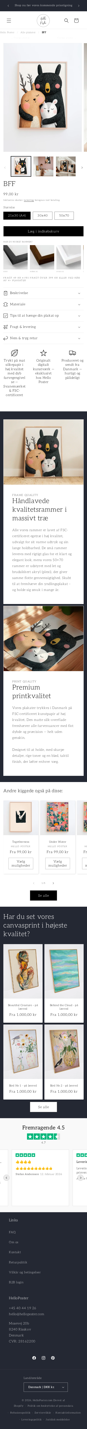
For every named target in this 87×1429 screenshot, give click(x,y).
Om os (14, 1242)
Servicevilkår (43, 1412)
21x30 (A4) (17, 215)
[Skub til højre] (82, 167)
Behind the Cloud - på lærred (64, 1007)
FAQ (12, 1232)
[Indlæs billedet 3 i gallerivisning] (66, 166)
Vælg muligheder (21, 863)
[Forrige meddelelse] (8, 6)
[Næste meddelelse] (79, 6)
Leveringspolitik (31, 1419)
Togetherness (20, 842)
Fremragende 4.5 (43, 1128)
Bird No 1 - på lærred (23, 1085)
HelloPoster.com (43, 1400)
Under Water (57, 842)
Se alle (43, 896)
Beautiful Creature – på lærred (23, 1007)
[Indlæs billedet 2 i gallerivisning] (43, 166)
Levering (29, 200)
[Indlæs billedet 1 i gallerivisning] (21, 166)
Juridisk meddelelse (58, 1419)
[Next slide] (80, 1178)
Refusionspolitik (20, 1412)
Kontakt (15, 1252)
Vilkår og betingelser (25, 1272)
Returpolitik (18, 1262)
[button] (9, 20)
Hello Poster (7, 32)
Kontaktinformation (68, 1412)
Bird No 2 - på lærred (64, 1085)
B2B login (16, 1282)
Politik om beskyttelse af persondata (50, 1405)
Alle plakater (28, 32)
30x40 (42, 215)
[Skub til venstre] (5, 167)
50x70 (64, 215)
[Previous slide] (6, 1178)
